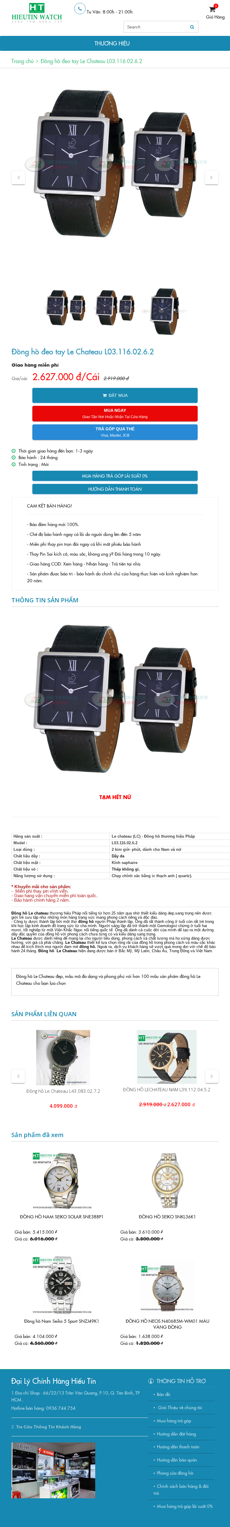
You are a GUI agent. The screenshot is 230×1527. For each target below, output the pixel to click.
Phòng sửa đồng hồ (175, 1473)
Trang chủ (22, 61)
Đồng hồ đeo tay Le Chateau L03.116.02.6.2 (91, 61)
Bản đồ (163, 1394)
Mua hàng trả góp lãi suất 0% (115, 476)
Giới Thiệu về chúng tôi (179, 1407)
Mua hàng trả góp (174, 1420)
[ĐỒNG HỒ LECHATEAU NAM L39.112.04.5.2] (167, 1057)
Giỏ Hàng (215, 16)
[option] (115, 164)
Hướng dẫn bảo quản (177, 1459)
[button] (18, 177)
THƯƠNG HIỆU (112, 43)
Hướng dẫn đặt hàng (176, 1433)
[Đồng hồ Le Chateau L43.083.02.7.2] (63, 1057)
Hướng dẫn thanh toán (115, 489)
